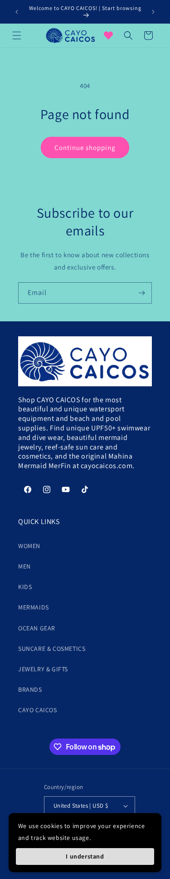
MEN (24, 566)
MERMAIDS (33, 607)
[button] (17, 35)
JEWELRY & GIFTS (43, 669)
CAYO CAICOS (37, 710)
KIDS (25, 587)
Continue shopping (85, 147)
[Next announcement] (153, 12)
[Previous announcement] (17, 12)
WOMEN (29, 546)
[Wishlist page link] (108, 35)
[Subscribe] (141, 293)
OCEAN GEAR (36, 628)
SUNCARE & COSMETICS (51, 648)
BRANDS (30, 689)
